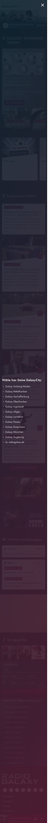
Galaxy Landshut (14, 417)
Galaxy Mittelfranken (16, 391)
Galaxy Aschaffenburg (17, 396)
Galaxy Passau (12, 422)
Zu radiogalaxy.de (14, 442)
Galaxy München (14, 432)
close (42, 5)
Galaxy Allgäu (12, 412)
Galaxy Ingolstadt (14, 407)
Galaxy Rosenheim (15, 427)
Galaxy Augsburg (14, 437)
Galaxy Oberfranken (16, 401)
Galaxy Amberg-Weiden (18, 386)
